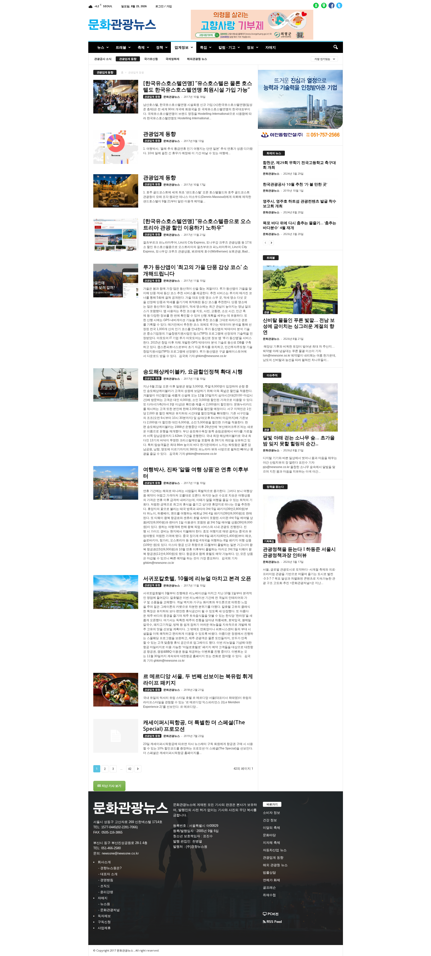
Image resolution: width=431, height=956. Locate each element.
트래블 (121, 47)
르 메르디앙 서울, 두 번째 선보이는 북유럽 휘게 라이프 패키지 (198, 679)
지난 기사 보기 (111, 786)
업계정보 (182, 47)
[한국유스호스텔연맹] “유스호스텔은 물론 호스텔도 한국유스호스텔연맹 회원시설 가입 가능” (197, 86)
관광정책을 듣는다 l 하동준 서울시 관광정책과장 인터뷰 (299, 552)
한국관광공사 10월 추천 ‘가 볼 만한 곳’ (295, 184)
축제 (141, 47)
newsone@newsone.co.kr (120, 853)
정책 (159, 47)
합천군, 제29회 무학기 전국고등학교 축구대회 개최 (299, 165)
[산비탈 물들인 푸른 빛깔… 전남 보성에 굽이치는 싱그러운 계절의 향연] (300, 290)
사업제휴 (104, 928)
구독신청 (104, 922)
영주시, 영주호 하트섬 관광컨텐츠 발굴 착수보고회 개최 (299, 203)
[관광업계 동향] (115, 147)
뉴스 (100, 47)
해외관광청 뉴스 (197, 59)
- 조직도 (104, 886)
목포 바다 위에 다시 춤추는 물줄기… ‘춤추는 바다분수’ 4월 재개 (299, 225)
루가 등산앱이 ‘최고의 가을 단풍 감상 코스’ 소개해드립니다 (195, 270)
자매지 (270, 47)
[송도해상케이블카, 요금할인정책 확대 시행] (115, 385)
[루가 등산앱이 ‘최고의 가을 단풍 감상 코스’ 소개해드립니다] (115, 280)
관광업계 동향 (127, 59)
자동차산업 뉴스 (275, 850)
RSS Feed (274, 922)
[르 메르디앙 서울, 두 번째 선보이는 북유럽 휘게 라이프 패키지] (115, 690)
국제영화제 (172, 59)
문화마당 (269, 835)
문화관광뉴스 (171, 97)
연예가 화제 (271, 880)
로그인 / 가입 (163, 6)
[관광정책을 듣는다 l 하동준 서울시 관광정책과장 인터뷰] (300, 519)
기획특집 (269, 541)
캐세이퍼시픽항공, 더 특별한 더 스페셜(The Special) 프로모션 (194, 725)
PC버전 (273, 914)
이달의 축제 (271, 828)
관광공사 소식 (102, 59)
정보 (250, 47)
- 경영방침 (105, 880)
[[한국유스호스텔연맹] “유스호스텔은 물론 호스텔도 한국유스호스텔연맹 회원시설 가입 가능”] (115, 97)
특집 (203, 47)
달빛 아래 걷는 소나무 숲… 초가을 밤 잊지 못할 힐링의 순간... (299, 440)
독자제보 (104, 916)
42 (129, 769)
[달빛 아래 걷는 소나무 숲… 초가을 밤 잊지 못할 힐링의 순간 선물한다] (300, 407)
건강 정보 (270, 820)
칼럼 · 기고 (226, 47)
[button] (335, 47)
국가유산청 (151, 59)
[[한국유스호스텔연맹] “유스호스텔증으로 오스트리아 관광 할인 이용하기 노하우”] (115, 234)
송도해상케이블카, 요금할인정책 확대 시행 (193, 371)
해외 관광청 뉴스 (275, 865)
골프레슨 (269, 887)
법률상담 (269, 872)
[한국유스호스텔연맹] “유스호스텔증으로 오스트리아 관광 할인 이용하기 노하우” (197, 224)
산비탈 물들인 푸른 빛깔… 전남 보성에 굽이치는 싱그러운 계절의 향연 (299, 326)
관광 (266, 312)
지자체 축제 (271, 842)
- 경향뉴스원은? (109, 868)
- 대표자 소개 (107, 874)
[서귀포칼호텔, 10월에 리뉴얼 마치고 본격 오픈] (115, 592)
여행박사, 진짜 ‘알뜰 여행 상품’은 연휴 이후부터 (195, 472)
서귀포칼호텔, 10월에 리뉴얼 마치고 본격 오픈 (197, 578)
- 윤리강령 (105, 892)
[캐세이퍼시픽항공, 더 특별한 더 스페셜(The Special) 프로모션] (115, 736)
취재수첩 (269, 895)
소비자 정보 (271, 813)
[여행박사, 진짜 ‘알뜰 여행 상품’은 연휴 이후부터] (115, 483)
